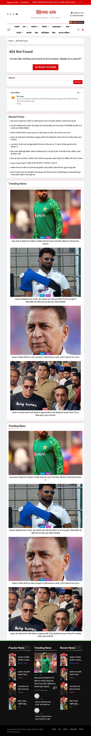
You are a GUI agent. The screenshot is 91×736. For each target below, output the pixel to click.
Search (12, 78)
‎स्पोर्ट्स (18, 33)
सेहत (36, 33)
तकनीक (29, 33)
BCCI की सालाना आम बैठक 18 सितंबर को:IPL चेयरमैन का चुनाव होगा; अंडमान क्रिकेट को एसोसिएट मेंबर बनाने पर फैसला (46, 158)
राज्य (24, 27)
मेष (78, 92)
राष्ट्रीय (17, 27)
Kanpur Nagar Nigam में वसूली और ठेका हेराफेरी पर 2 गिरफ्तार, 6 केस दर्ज (34, 163)
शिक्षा (53, 33)
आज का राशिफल (64, 33)
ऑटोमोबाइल (45, 33)
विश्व (67, 27)
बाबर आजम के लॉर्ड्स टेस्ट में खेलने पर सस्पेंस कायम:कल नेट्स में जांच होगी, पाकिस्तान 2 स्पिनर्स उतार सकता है (54, 2)
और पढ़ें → (19, 104)
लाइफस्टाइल (56, 27)
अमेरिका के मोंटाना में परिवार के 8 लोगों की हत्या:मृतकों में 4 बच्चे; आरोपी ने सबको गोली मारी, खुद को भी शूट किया (43, 168)
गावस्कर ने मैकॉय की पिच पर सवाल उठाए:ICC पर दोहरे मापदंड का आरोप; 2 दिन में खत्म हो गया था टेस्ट (41, 133)
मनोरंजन (34, 27)
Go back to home (45, 67)
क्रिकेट (42, 238)
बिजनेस (44, 27)
